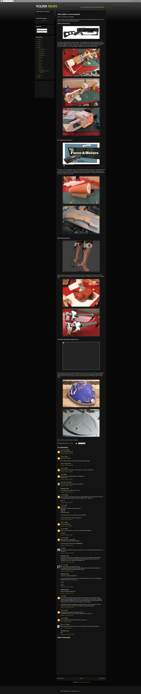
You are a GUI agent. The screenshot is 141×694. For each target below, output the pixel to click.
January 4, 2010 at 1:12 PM (66, 471)
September (41, 55)
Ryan (62, 596)
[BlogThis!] (80, 443)
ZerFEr (62, 474)
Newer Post (60, 678)
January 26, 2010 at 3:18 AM (67, 586)
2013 (39, 41)
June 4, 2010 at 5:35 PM (66, 621)
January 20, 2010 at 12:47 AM (67, 562)
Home (81, 678)
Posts (39, 29)
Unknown (63, 456)
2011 (39, 45)
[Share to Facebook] (83, 443)
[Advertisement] (81, 673)
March (40, 67)
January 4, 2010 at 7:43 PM (66, 485)
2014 (39, 39)
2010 (39, 47)
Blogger (78, 691)
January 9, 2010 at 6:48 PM (66, 535)
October (41, 53)
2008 (39, 77)
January (41, 69)
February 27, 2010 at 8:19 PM (67, 615)
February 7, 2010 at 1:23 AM (67, 593)
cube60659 (63, 494)
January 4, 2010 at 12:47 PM (67, 453)
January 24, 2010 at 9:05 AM (67, 571)
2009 (39, 75)
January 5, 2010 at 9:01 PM (66, 502)
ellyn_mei (63, 564)
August (41, 57)
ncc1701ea (63, 537)
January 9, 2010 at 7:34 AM (66, 526)
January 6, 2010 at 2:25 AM (66, 519)
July (40, 59)
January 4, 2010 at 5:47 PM (66, 479)
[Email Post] (76, 443)
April (40, 65)
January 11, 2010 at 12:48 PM (67, 553)
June (40, 61)
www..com (44, 20)
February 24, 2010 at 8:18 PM (67, 607)
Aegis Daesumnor (65, 482)
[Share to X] (81, 443)
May (40, 63)
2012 (39, 43)
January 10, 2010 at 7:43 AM (67, 545)
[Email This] (79, 443)
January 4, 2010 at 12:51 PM (67, 465)
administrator (64, 450)
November (41, 51)
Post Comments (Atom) (84, 682)
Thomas (62, 505)
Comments (40, 31)
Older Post (102, 678)
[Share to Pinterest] (84, 443)
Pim (62, 548)
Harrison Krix (64, 624)
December (41, 49)
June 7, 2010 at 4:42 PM (66, 628)
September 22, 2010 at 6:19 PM (67, 634)
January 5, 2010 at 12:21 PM (67, 492)
